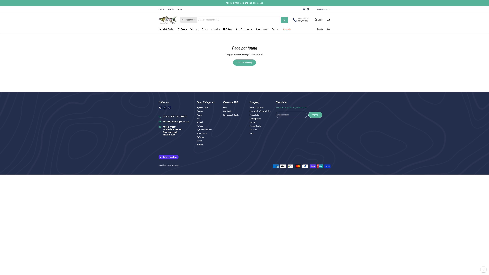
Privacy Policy (254, 115)
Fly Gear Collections (204, 130)
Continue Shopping (244, 62)
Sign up (315, 114)
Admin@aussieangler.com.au (176, 121)
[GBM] (311, 9)
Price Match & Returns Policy (260, 111)
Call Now (179, 9)
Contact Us (170, 9)
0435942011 (181, 116)
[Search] (284, 20)
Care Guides (227, 111)
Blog (328, 29)
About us (161, 9)
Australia (322, 9)
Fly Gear (182, 29)
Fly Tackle (200, 137)
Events (320, 29)
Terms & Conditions (256, 107)
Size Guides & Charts (231, 115)
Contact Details (255, 126)
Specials (287, 29)
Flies (204, 29)
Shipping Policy (255, 119)
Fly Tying (227, 29)
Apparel (214, 29)
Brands (275, 29)
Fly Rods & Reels (166, 29)
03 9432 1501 (303, 21)
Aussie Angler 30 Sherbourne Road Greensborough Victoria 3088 (172, 130)
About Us (252, 122)
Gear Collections (243, 29)
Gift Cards (253, 130)
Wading (193, 29)
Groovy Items (261, 29)
